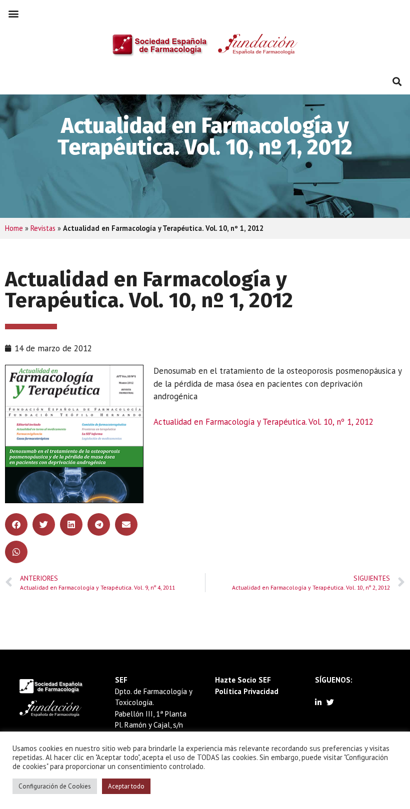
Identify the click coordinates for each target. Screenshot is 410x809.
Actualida (170, 421)
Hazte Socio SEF (243, 680)
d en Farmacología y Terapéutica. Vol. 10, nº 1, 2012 (280, 421)
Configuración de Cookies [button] (54, 786)
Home (14, 228)
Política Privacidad (246, 691)
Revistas (43, 228)
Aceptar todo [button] (126, 786)
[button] (13, 13)
